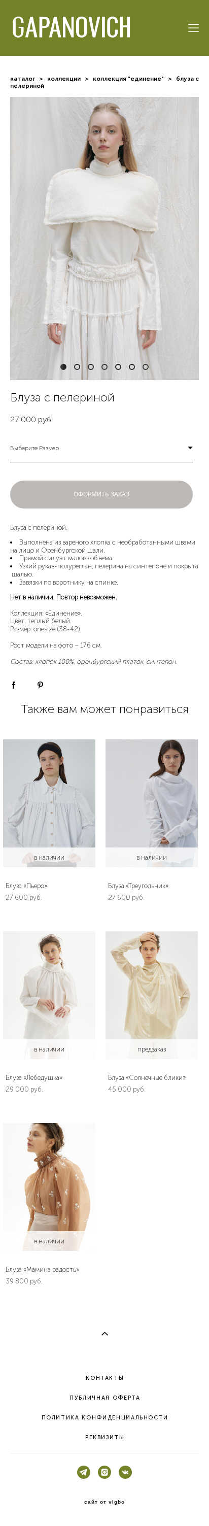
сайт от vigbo (104, 1502)
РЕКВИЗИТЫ (105, 1437)
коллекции (64, 78)
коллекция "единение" (128, 78)
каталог (22, 78)
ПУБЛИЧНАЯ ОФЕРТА (104, 1398)
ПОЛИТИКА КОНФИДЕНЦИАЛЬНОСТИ (105, 1417)
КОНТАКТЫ (105, 1378)
